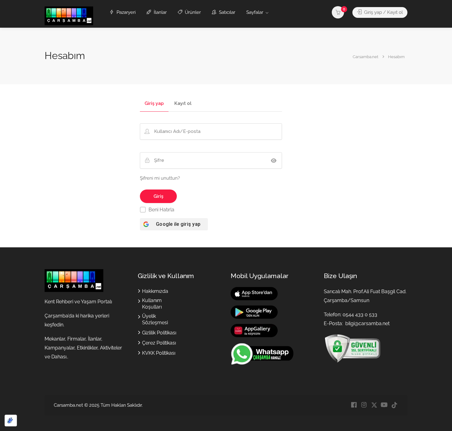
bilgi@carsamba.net (367, 323)
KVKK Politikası (158, 353)
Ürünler (192, 12)
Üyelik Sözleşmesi (155, 319)
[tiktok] (394, 405)
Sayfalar (254, 12)
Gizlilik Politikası (159, 333)
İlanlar (160, 12)
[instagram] (364, 405)
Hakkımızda (155, 291)
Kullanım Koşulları (152, 303)
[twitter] (374, 405)
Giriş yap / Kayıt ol (383, 12)
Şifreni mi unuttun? (160, 178)
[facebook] (354, 405)
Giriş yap (154, 103)
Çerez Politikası (159, 343)
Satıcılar (226, 12)
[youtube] (384, 405)
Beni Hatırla (161, 210)
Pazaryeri (125, 12)
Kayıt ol (183, 103)
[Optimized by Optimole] (11, 420)
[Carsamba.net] (69, 15)
